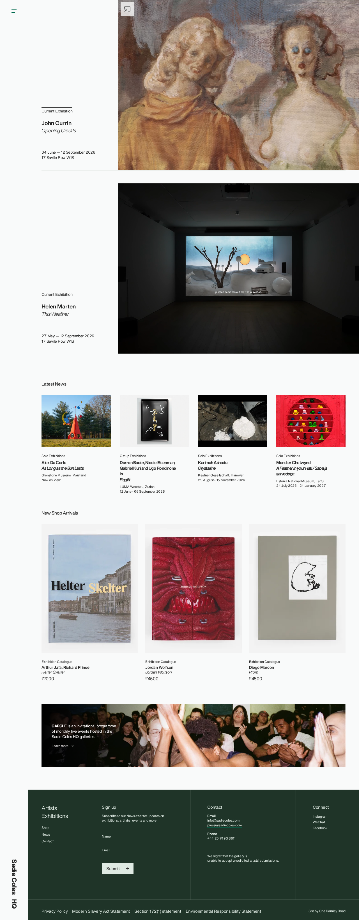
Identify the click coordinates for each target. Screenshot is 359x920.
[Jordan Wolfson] (193, 588)
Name (106, 836)
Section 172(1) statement (157, 911)
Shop (45, 827)
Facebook (320, 828)
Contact (47, 841)
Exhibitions (55, 816)
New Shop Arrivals (60, 512)
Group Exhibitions (133, 456)
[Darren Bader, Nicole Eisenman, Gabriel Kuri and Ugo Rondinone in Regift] (154, 421)
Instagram (320, 816)
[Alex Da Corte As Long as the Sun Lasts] (76, 421)
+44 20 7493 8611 (221, 838)
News (46, 834)
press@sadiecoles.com (224, 825)
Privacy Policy (55, 911)
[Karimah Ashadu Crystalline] (232, 421)
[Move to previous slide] (330, 383)
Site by (327, 911)
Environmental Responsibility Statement (223, 911)
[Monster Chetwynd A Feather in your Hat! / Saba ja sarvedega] (311, 421)
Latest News (54, 384)
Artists (49, 808)
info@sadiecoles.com (223, 820)
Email (106, 850)
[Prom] (297, 588)
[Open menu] (14, 429)
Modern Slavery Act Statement (101, 911)
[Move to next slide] (342, 383)
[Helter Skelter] (90, 588)
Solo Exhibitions (53, 456)
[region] (194, 444)
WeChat (319, 822)
